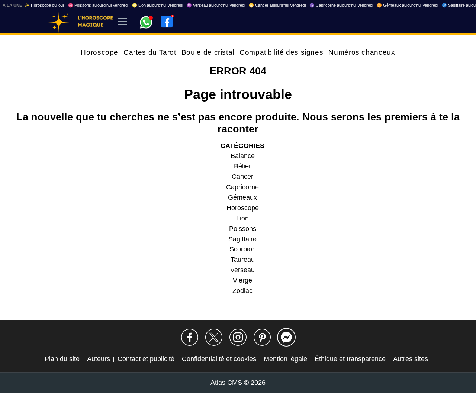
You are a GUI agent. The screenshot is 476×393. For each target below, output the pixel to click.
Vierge (242, 280)
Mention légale (285, 359)
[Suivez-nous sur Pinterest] (262, 337)
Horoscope (99, 52)
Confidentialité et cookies (219, 359)
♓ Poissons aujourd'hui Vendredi (98, 5)
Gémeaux (242, 197)
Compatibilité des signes (281, 52)
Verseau (242, 270)
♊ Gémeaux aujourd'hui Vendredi (407, 5)
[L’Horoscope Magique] (59, 22)
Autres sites (410, 359)
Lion (242, 218)
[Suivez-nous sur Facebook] (189, 337)
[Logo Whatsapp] (146, 19)
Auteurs (98, 359)
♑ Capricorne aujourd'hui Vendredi (341, 5)
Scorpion (242, 249)
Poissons (242, 228)
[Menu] (122, 22)
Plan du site (62, 359)
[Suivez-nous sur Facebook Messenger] (286, 337)
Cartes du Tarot (149, 52)
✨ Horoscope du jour (44, 5)
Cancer (242, 176)
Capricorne (242, 187)
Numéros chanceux (361, 52)
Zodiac (242, 290)
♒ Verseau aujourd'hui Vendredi (216, 5)
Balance (243, 156)
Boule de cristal (207, 52)
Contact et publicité (146, 359)
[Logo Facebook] (167, 21)
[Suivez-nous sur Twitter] (214, 337)
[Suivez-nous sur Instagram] (238, 337)
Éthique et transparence (350, 359)
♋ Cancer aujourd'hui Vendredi (277, 5)
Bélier (242, 166)
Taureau (243, 259)
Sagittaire (242, 239)
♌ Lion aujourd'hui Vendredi (157, 5)
